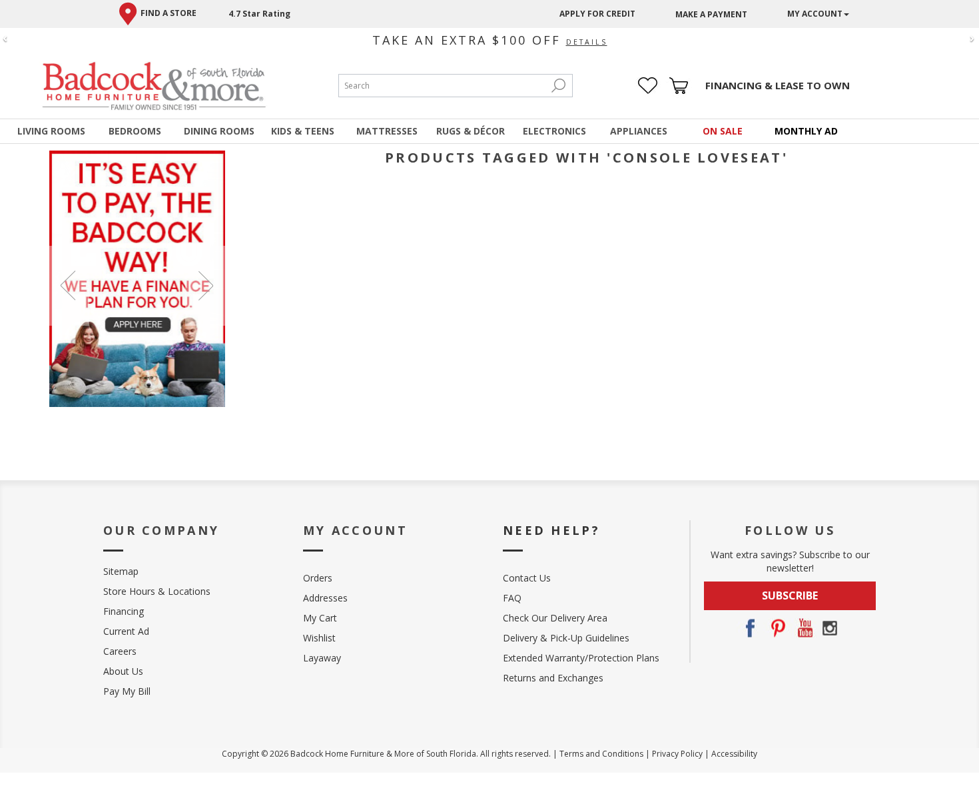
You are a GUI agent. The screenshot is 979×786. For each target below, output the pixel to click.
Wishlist (319, 637)
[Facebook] (750, 628)
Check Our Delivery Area (555, 617)
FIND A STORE (168, 13)
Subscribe (790, 595)
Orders (317, 578)
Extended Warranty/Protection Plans (581, 657)
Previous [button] (69, 286)
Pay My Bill (127, 691)
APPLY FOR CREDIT (597, 13)
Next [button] (205, 286)
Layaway (322, 657)
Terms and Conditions (601, 753)
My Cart (320, 617)
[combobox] (442, 86)
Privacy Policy (677, 753)
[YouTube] (803, 628)
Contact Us (527, 578)
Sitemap (121, 571)
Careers (120, 651)
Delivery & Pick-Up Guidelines (566, 637)
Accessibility (734, 753)
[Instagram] (829, 628)
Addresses (325, 597)
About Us (123, 671)
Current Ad (126, 631)
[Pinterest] (776, 628)
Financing (123, 611)
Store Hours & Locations (156, 591)
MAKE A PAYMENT (711, 14)
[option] (137, 279)
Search (558, 86)
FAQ (512, 597)
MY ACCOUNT (814, 13)
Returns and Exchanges (553, 677)
